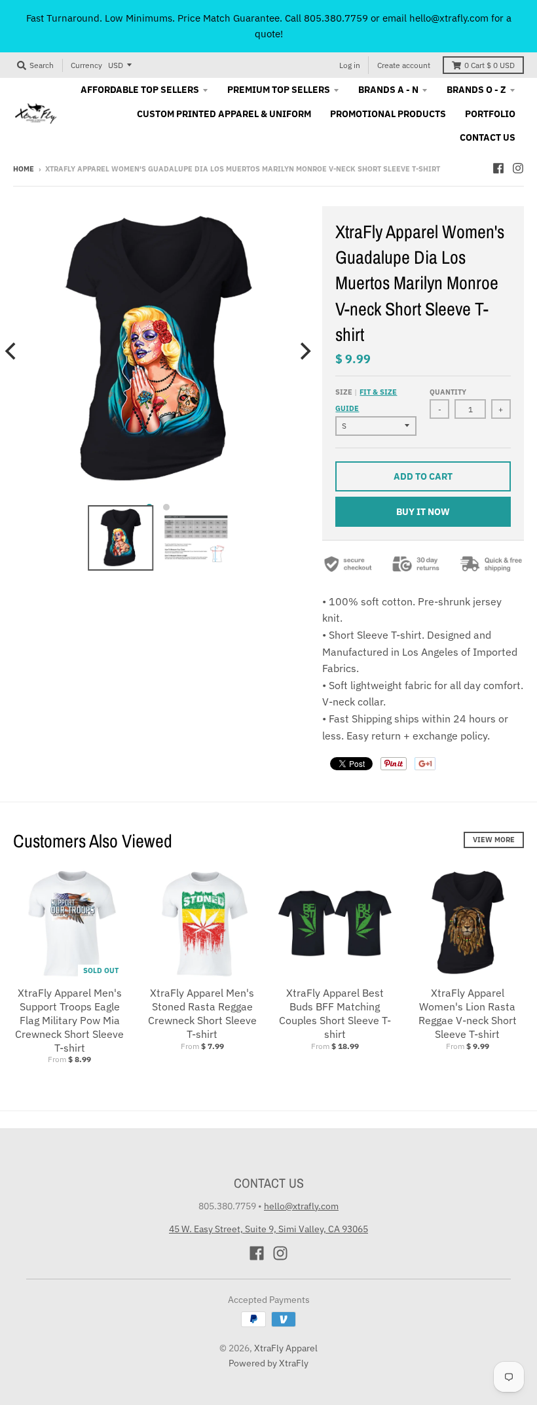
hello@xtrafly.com (301, 1206)
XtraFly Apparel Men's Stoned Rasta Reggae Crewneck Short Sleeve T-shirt (202, 1013)
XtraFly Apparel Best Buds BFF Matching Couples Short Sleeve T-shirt (335, 1013)
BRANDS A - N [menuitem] (388, 90)
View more (494, 839)
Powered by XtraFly (268, 1363)
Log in (349, 65)
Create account (403, 65)
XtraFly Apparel (286, 1348)
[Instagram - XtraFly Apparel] (518, 168)
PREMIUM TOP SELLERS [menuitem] (278, 90)
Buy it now (423, 512)
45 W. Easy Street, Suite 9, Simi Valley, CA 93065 (268, 1229)
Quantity (448, 392)
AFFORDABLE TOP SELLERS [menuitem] (140, 90)
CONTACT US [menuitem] (487, 137)
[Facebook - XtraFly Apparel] (498, 168)
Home (23, 168)
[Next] (303, 350)
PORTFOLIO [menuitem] (490, 114)
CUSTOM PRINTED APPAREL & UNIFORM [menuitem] (224, 114)
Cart (489, 65)
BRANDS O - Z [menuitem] (476, 90)
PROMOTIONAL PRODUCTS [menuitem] (388, 114)
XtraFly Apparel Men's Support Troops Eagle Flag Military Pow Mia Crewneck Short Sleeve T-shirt (69, 1020)
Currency (86, 65)
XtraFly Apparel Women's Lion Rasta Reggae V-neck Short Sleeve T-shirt (467, 1013)
